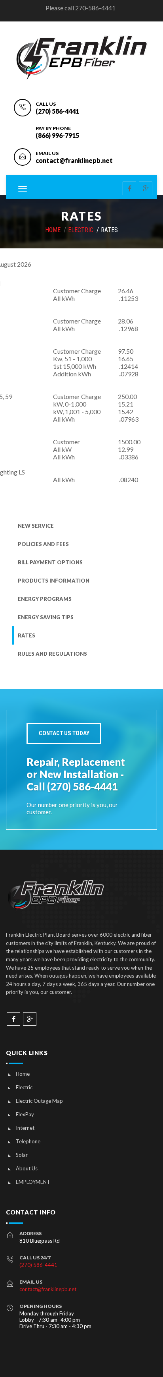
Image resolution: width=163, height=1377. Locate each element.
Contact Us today (64, 733)
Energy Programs (45, 599)
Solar (22, 1155)
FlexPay (25, 1114)
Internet (25, 1128)
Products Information (53, 580)
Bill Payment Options (50, 562)
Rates (26, 635)
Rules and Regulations (52, 654)
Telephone (28, 1141)
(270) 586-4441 (57, 111)
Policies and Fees (43, 544)
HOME (53, 230)
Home (23, 1074)
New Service (36, 526)
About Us (27, 1168)
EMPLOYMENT (33, 1182)
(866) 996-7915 (57, 135)
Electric (80, 230)
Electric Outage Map (39, 1101)
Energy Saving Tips (46, 617)
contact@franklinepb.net (74, 160)
